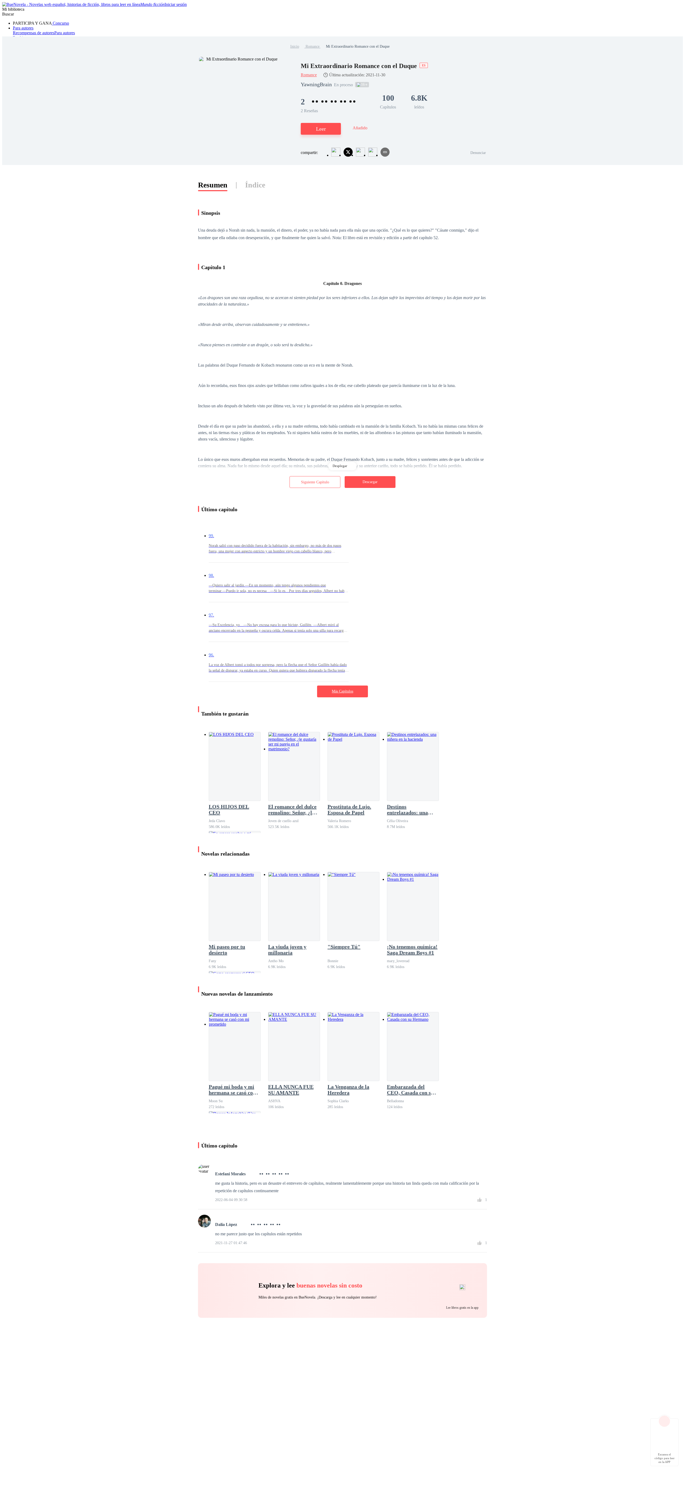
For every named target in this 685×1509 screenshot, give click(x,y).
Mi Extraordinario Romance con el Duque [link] (358, 46)
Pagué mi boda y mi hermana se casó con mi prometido (232, 1090)
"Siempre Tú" (344, 947)
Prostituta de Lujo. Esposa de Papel (349, 809)
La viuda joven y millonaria (287, 949)
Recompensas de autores (33, 33)
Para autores (23, 28)
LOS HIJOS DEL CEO (229, 809)
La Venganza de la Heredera (348, 1090)
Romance (313, 46)
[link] (294, 46)
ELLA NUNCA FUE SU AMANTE (291, 1090)
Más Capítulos (342, 691)
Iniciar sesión (176, 4)
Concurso (60, 23)
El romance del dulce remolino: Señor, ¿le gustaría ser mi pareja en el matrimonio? (293, 809)
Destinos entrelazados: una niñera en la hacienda (411, 809)
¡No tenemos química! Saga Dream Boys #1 (412, 949)
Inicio (294, 46)
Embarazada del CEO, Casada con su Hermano (410, 1090)
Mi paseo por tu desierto (227, 949)
